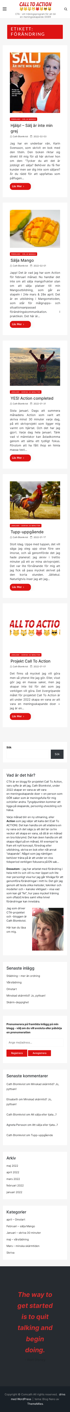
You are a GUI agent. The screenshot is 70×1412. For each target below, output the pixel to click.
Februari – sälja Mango (20, 1226)
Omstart (11, 989)
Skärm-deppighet (17, 1002)
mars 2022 (13, 1179)
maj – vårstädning (17, 1239)
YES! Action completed (32, 398)
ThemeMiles (35, 1403)
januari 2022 (14, 1192)
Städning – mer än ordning (23, 976)
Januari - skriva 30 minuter (25, 392)
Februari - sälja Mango (23, 119)
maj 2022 (12, 1165)
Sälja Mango (22, 260)
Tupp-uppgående (27, 532)
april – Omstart (15, 1219)
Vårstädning (14, 982)
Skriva (10, 1252)
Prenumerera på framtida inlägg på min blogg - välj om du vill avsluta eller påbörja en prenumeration (34, 1028)
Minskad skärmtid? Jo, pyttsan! (25, 995)
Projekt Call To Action (30, 661)
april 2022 (12, 1172)
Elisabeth (12, 1099)
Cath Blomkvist (20, 136)
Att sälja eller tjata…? (44, 1114)
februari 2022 (15, 1185)
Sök (8, 747)
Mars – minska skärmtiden (22, 1246)
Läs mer (17, 186)
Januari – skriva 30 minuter (23, 1232)
